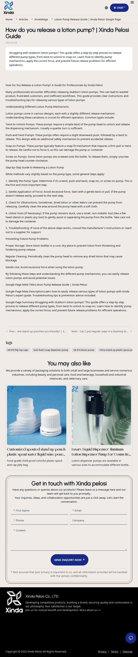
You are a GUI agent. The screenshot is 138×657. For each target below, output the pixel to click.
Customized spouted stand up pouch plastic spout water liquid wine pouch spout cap (37, 427)
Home (9, 19)
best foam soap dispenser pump (51, 350)
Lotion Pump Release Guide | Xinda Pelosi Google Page (87, 19)
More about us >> (90, 610)
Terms (114, 651)
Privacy (102, 651)
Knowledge (41, 19)
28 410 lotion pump (84, 350)
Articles (23, 19)
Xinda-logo (9, 7)
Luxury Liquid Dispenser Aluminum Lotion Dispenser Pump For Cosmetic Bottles (101, 427)
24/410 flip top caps (18, 350)
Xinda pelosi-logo (14, 602)
